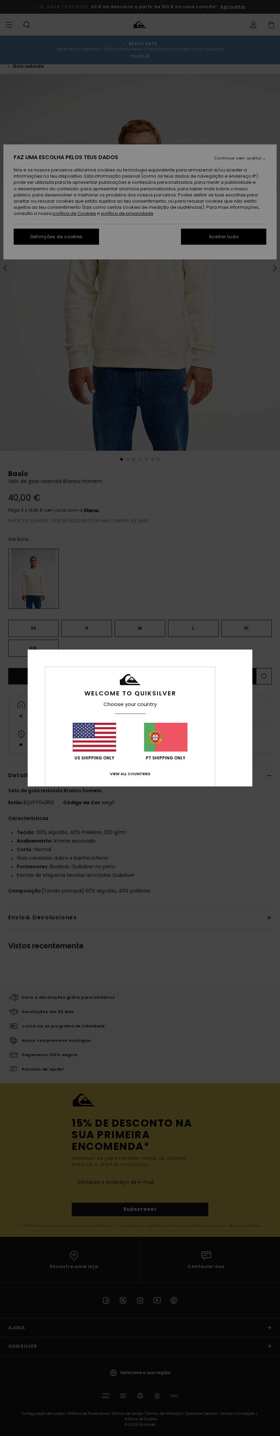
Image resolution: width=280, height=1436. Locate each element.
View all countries (130, 774)
